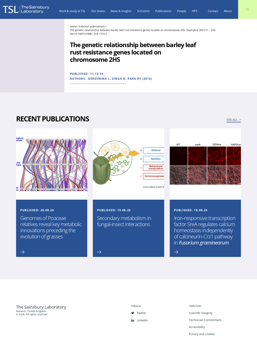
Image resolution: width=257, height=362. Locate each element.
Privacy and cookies (202, 334)
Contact (213, 11)
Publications (163, 11)
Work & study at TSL (72, 11)
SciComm (143, 11)
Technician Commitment (205, 320)
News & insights (121, 11)
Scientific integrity (200, 313)
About (228, 11)
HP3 (194, 11)
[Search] (247, 9)
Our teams (98, 11)
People (181, 11)
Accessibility (197, 327)
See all (232, 119)
